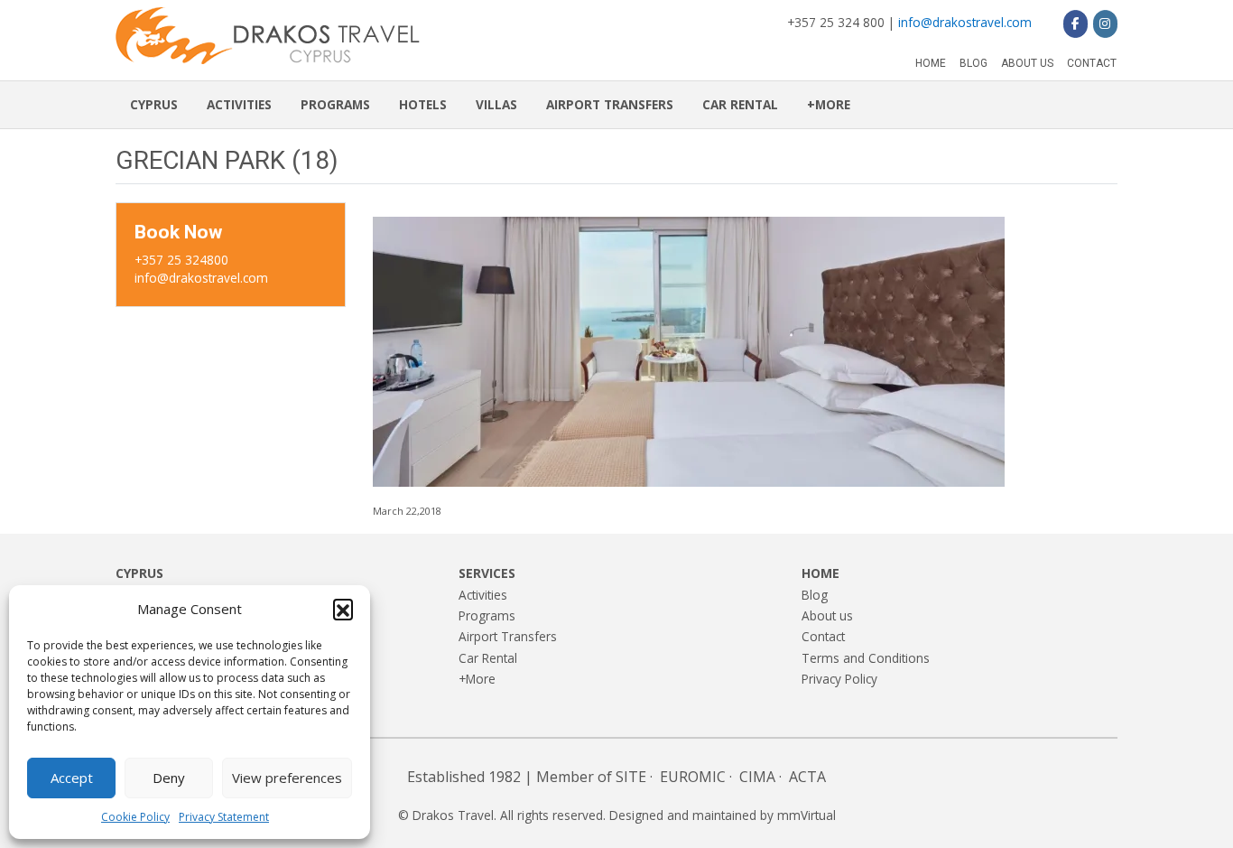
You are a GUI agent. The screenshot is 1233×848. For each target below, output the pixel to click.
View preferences (287, 778)
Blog (973, 63)
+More (828, 104)
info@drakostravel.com (965, 22)
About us (1027, 63)
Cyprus (154, 104)
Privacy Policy (839, 678)
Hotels (423, 104)
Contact (1092, 63)
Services (487, 573)
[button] (343, 609)
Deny (169, 778)
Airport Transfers (609, 104)
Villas (496, 104)
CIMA (757, 777)
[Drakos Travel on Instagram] (1105, 23)
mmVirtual (806, 815)
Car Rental (740, 104)
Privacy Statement (224, 817)
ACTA (807, 777)
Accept (72, 778)
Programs (335, 104)
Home (930, 63)
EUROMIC (693, 777)
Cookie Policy (135, 817)
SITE (631, 777)
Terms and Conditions (866, 657)
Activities (239, 104)
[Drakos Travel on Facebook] (1075, 23)
